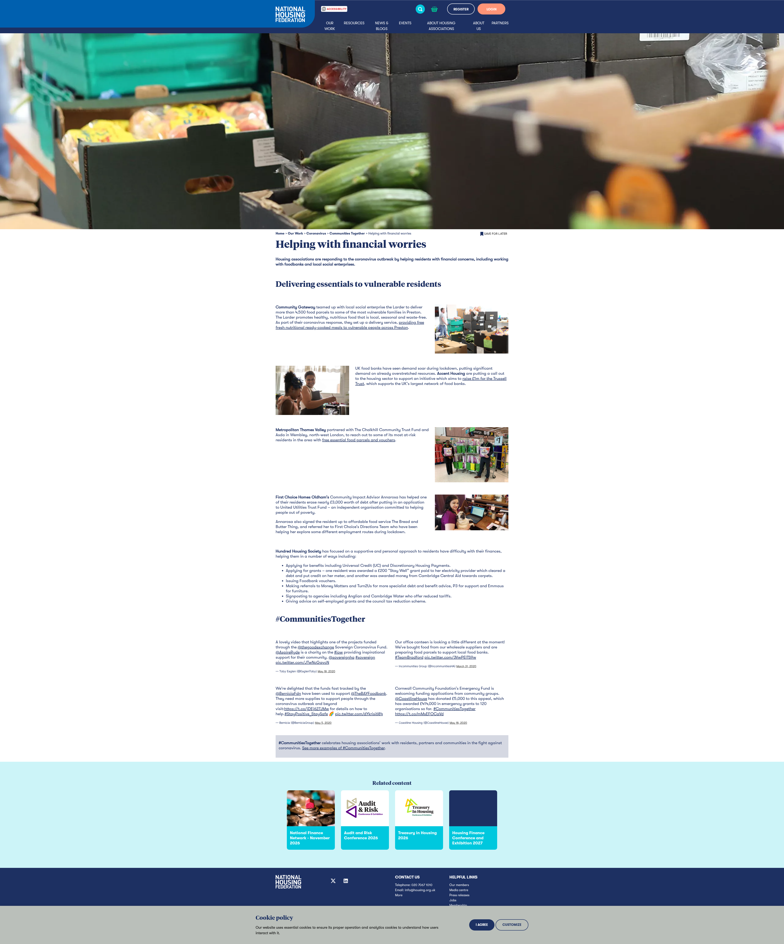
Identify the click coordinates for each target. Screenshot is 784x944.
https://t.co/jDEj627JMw (306, 708)
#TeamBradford (409, 657)
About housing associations (441, 26)
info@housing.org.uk (420, 890)
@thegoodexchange (316, 647)
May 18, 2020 (326, 671)
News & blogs (381, 26)
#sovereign (365, 657)
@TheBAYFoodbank (368, 693)
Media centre (458, 890)
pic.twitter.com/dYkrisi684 (359, 714)
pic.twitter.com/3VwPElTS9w (450, 657)
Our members (459, 885)
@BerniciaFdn (288, 693)
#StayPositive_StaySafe (306, 714)
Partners (500, 23)
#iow (338, 652)
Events (405, 23)
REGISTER (461, 9)
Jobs (452, 900)
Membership (458, 905)
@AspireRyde (288, 652)
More (398, 895)
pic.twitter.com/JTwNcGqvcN (302, 662)
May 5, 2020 (323, 722)
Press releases (459, 895)
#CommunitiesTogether (454, 708)
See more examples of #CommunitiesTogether (343, 748)
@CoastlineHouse (411, 698)
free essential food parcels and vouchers (358, 440)
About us (478, 26)
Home (280, 233)
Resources (354, 23)
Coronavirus (316, 233)
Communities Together (347, 233)
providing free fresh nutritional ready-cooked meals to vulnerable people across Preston (350, 325)
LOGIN (492, 9)
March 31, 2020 (466, 666)
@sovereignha (341, 657)
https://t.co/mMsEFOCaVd (419, 714)
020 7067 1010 (421, 885)
